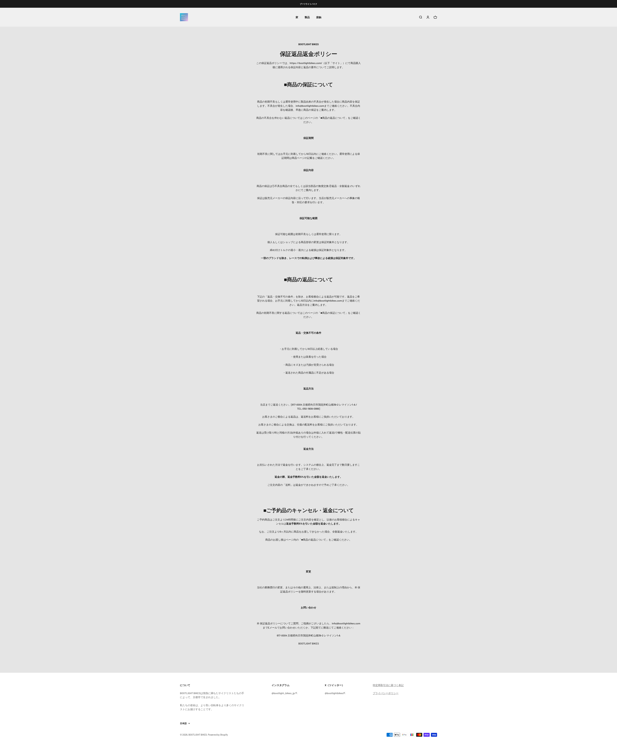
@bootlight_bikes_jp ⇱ (284, 693)
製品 (307, 17)
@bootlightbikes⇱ (335, 693)
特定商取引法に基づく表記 (388, 685)
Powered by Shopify (218, 734)
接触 (318, 17)
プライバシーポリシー (385, 693)
